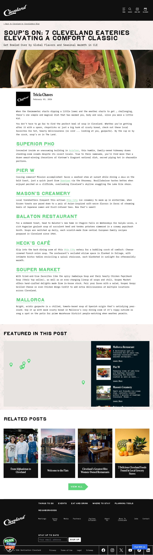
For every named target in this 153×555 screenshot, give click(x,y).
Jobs (136, 519)
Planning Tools (124, 504)
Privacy (52, 550)
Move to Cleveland (122, 519)
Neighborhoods (47, 511)
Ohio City (72, 200)
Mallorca (30, 300)
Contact (146, 519)
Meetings (42, 519)
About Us (107, 519)
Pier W (25, 170)
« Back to (21, 24)
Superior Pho (35, 144)
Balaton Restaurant (46, 216)
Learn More (117, 361)
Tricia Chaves (43, 94)
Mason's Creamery (122, 387)
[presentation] (103, 353)
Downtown (65, 180)
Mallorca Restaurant (123, 347)
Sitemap (89, 550)
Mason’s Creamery (43, 193)
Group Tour (54, 519)
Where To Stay (101, 504)
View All (76, 486)
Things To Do (46, 504)
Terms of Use (66, 550)
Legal (79, 550)
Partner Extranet (92, 519)
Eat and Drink (79, 504)
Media (66, 519)
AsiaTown (74, 150)
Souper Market (38, 270)
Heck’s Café (33, 243)
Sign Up (74, 539)
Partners (77, 519)
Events (62, 504)
